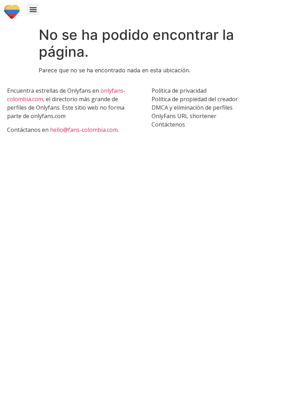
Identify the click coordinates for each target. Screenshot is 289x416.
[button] (33, 9)
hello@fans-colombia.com (84, 130)
